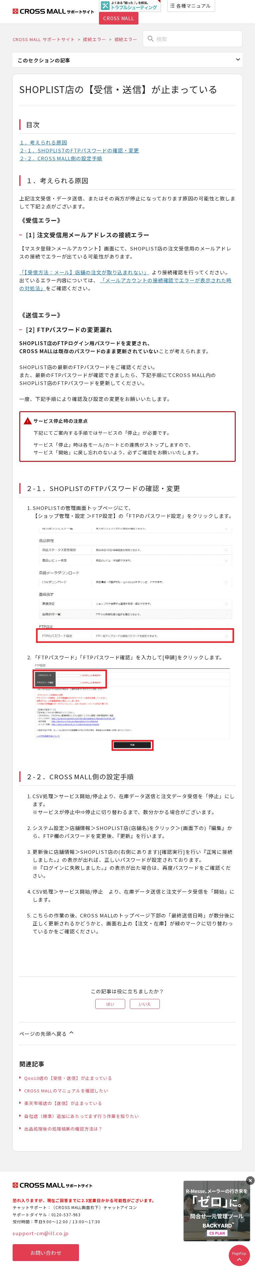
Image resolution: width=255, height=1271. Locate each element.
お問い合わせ (46, 1252)
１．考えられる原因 (43, 142)
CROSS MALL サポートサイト (44, 39)
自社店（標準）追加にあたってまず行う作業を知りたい (81, 1116)
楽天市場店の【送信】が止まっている (63, 1103)
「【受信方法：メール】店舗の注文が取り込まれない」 (84, 272)
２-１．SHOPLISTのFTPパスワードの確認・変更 (79, 150)
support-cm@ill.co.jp (41, 1233)
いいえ (145, 1004)
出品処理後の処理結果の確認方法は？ (63, 1129)
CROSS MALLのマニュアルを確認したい (66, 1090)
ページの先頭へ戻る (43, 1033)
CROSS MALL (118, 18)
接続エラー (94, 39)
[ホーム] (53, 11)
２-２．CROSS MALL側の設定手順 (60, 158)
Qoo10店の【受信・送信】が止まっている (68, 1078)
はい (110, 1004)
